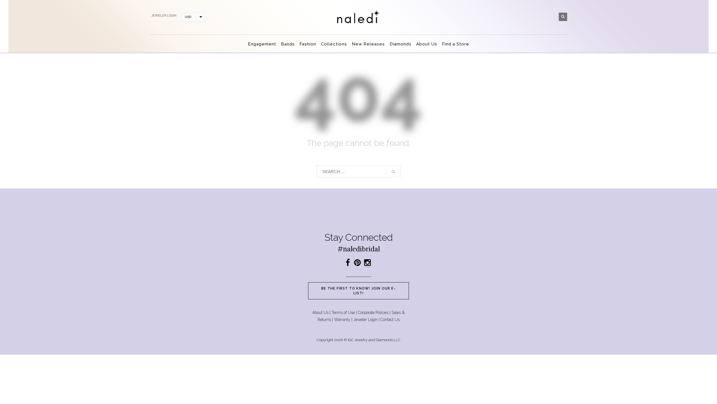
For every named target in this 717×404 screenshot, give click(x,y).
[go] (393, 172)
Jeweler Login (365, 319)
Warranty (342, 319)
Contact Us (390, 319)
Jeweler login (163, 15)
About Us (320, 312)
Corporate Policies (373, 312)
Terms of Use (343, 312)
